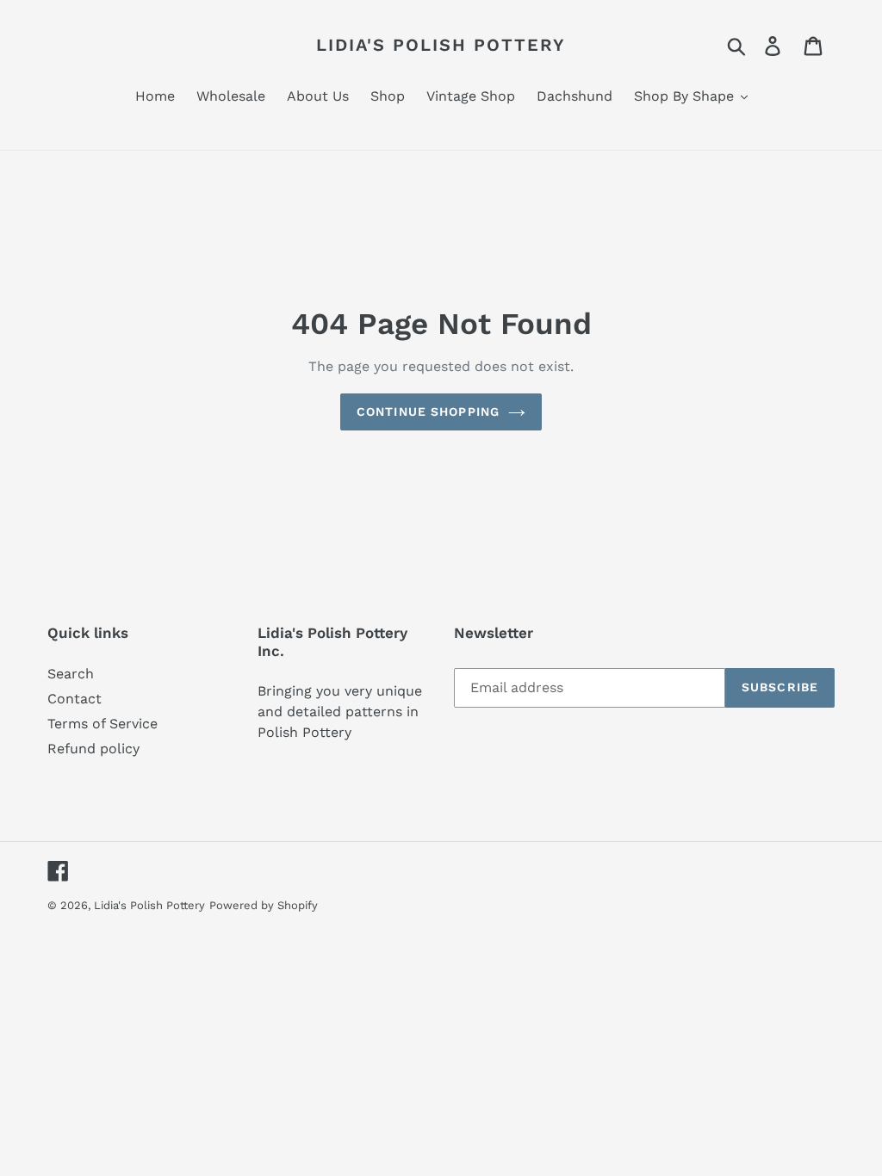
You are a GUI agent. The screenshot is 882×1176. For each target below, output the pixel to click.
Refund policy (93, 748)
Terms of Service (102, 723)
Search (70, 673)
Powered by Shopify (263, 905)
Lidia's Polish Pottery (441, 44)
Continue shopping (428, 411)
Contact (74, 698)
